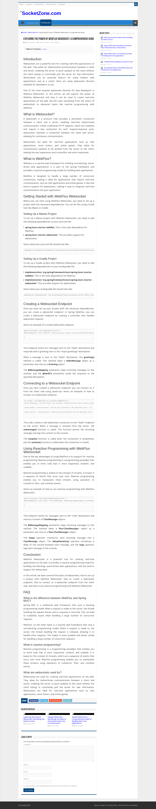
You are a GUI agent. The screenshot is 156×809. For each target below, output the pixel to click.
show (44, 49)
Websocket (46, 23)
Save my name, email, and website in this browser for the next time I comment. (51, 786)
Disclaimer (62, 4)
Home (22, 22)
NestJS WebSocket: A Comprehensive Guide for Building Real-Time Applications (82, 720)
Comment (27, 744)
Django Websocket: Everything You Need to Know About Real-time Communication (57, 720)
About (21, 4)
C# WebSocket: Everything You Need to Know (118, 62)
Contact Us (29, 4)
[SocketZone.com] (40, 13)
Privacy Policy (39, 4)
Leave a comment (44, 42)
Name (25, 765)
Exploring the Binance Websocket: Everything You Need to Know (34, 719)
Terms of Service (51, 4)
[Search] (136, 4)
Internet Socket (34, 23)
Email (25, 772)
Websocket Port (33, 32)
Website (26, 779)
